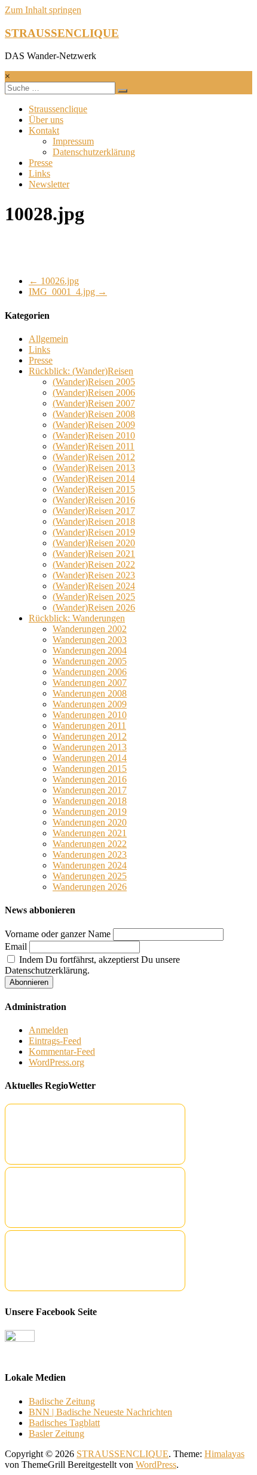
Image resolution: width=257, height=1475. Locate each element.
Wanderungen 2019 (90, 811)
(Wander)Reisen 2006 (94, 392)
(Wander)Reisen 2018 (94, 521)
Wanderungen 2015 (90, 768)
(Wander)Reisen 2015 (94, 489)
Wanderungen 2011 (89, 725)
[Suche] (122, 91)
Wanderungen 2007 (90, 683)
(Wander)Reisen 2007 (94, 403)
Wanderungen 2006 (90, 672)
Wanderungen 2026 (90, 887)
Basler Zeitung (56, 1433)
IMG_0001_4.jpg (68, 292)
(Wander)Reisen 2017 (94, 511)
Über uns (46, 120)
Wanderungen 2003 (90, 640)
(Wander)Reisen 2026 (94, 607)
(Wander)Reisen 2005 (94, 382)
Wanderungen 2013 (90, 747)
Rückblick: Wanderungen (77, 618)
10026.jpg (54, 281)
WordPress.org (56, 1062)
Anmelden (48, 1030)
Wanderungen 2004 (90, 650)
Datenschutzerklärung (94, 152)
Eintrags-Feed (55, 1041)
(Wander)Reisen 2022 (94, 564)
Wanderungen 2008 (90, 693)
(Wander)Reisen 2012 (94, 457)
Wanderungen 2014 (90, 758)
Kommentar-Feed (62, 1051)
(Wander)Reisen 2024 (94, 586)
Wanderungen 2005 (90, 661)
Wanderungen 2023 (90, 854)
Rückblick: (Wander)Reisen (81, 371)
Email (16, 946)
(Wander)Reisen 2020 (94, 543)
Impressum (73, 141)
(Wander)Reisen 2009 (94, 425)
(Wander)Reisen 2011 (93, 446)
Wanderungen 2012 (90, 736)
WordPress (156, 1464)
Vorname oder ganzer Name (58, 934)
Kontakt (44, 130)
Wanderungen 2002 (90, 629)
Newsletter (49, 184)
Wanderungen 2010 (90, 715)
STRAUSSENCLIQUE (62, 33)
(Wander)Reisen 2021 (94, 554)
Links (39, 173)
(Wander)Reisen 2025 (94, 597)
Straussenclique (58, 109)
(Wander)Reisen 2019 (94, 532)
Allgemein (48, 339)
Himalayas (224, 1454)
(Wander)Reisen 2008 (94, 414)
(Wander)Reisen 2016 (94, 500)
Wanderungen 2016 (90, 779)
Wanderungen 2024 (90, 865)
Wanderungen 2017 (90, 790)
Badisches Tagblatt (64, 1423)
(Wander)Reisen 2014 (94, 478)
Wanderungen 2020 (90, 822)
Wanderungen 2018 (90, 801)
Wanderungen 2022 (90, 844)
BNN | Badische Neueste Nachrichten (100, 1412)
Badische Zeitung (62, 1401)
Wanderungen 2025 (90, 876)
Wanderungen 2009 (90, 704)
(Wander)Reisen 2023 (94, 575)
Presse (41, 163)
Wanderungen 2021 (90, 833)
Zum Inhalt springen (43, 10)
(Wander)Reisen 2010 (94, 435)
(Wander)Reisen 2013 (94, 468)
